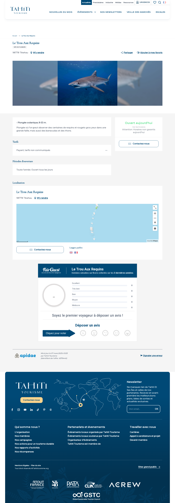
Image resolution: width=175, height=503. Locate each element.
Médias (118, 2)
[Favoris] (155, 2)
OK (156, 409)
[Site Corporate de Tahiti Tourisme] (20, 10)
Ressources (128, 2)
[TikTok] (38, 409)
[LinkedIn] (31, 409)
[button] (164, 2)
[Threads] (50, 409)
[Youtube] (25, 409)
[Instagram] (18, 409)
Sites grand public (147, 467)
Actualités (86, 2)
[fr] (164, 2)
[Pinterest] (44, 409)
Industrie (109, 2)
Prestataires (98, 2)
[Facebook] (12, 409)
